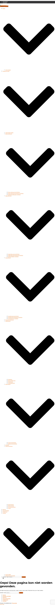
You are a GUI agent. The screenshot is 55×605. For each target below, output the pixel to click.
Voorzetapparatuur (12, 507)
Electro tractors (11, 505)
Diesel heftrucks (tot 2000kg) (13, 254)
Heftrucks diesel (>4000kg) (13, 256)
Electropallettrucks (11, 380)
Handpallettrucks (11, 383)
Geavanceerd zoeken (9, 132)
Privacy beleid (8, 574)
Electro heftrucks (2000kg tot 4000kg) (15, 193)
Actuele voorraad (7, 596)
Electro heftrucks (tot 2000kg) (14, 192)
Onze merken (8, 69)
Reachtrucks (10, 381)
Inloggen (5, 2)
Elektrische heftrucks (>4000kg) (14, 194)
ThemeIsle (14, 603)
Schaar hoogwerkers (12, 442)
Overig (9, 508)
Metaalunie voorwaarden (10, 575)
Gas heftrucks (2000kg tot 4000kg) (15, 317)
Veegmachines (11, 504)
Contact (4, 601)
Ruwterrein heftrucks (9, 319)
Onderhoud (5, 511)
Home (4, 595)
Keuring (4, 509)
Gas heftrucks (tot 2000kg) (13, 316)
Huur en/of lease (6, 510)
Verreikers (7, 445)
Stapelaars (10, 379)
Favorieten (5, 1)
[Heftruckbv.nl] (3, 4)
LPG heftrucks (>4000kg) (13, 318)
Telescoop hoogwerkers (12, 443)
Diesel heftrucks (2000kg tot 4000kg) (15, 255)
